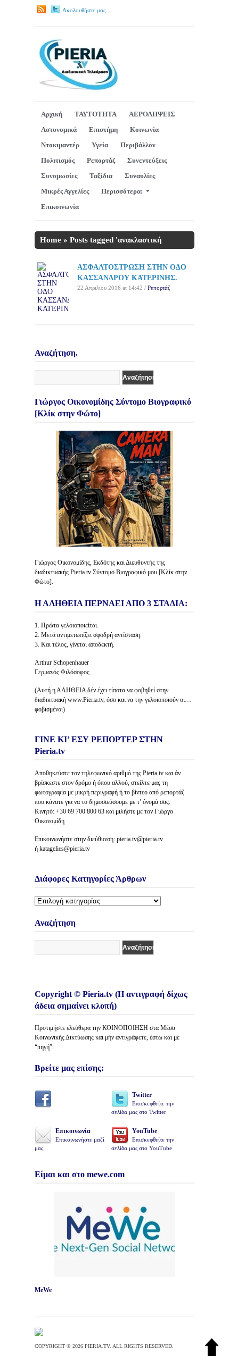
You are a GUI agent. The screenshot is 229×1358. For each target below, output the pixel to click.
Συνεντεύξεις (147, 160)
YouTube (142, 1139)
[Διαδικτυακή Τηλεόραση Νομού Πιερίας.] (78, 89)
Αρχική (51, 114)
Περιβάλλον (138, 145)
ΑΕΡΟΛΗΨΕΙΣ (152, 114)
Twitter (142, 1103)
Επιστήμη (103, 129)
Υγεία (100, 145)
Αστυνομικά (59, 129)
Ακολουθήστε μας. (84, 10)
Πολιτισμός (58, 160)
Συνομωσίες (59, 176)
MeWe (43, 1290)
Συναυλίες (140, 176)
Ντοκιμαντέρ (60, 145)
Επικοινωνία (60, 207)
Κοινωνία (144, 129)
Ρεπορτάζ (101, 160)
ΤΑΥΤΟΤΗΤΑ (96, 114)
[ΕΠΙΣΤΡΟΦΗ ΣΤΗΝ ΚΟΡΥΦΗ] (211, 1353)
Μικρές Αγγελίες (65, 191)
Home (50, 240)
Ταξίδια (100, 176)
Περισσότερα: (122, 191)
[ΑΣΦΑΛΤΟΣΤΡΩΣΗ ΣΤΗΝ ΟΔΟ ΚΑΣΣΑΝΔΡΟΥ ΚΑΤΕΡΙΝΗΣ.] (53, 309)
